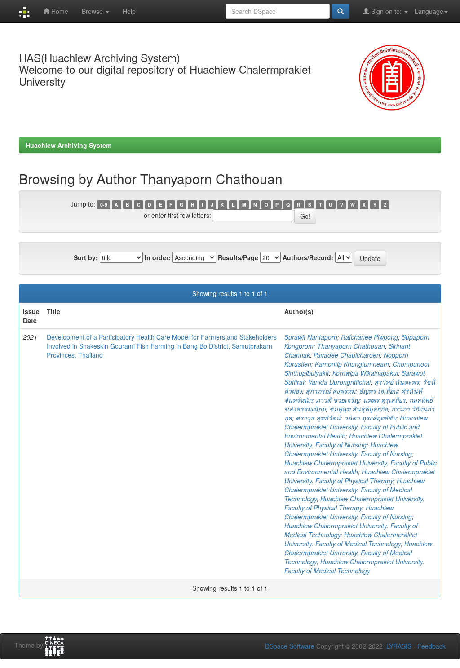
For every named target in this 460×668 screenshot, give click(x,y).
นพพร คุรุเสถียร (384, 399)
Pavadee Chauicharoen (347, 354)
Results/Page (238, 257)
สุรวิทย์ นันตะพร (396, 381)
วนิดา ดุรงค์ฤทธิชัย (370, 417)
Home (58, 11)
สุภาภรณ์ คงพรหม (330, 390)
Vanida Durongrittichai (339, 381)
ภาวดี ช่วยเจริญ (337, 399)
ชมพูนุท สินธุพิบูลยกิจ (358, 408)
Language (429, 11)
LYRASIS (398, 645)
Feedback (431, 645)
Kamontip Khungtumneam (352, 363)
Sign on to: (386, 11)
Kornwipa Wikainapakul (365, 372)
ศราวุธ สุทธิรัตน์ (318, 417)
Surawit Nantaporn (310, 336)
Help (129, 11)
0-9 (103, 204)
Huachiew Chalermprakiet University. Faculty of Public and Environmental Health (356, 426)
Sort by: (86, 257)
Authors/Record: (308, 257)
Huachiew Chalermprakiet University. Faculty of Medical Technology (354, 489)
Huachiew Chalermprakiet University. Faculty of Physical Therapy (359, 476)
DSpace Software (289, 645)
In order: (158, 257)
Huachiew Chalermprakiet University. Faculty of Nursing (353, 440)
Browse (93, 11)
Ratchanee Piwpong (369, 336)
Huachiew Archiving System (68, 145)
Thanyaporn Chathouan (351, 345)
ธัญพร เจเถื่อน (378, 390)
